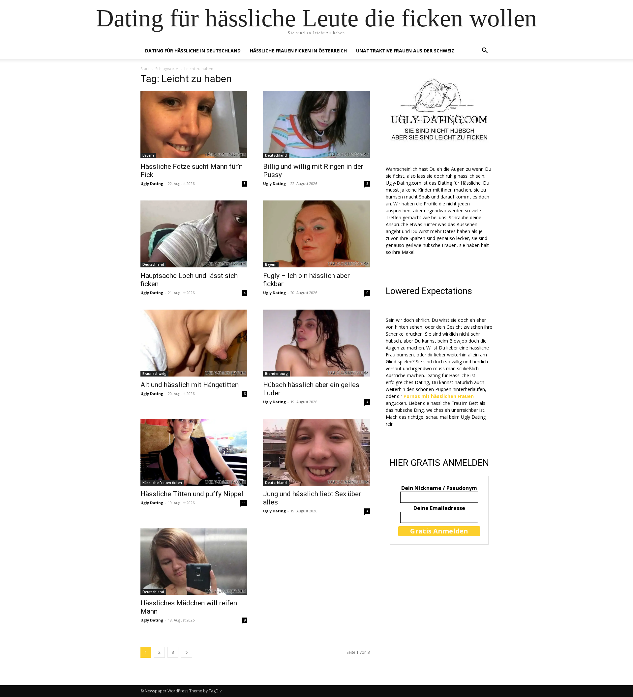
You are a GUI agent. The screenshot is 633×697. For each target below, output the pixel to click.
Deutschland (276, 155)
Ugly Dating (151, 183)
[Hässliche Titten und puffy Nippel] (193, 452)
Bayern (148, 155)
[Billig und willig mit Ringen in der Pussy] (316, 124)
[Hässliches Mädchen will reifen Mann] (193, 561)
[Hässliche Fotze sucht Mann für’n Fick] (193, 124)
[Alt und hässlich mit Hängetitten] (193, 343)
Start (144, 69)
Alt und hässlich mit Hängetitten (189, 385)
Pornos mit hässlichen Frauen (439, 396)
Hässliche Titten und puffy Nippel (191, 494)
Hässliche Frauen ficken (162, 482)
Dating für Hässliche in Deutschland (193, 50)
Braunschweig (154, 373)
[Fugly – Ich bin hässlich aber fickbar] (316, 233)
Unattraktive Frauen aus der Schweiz (405, 50)
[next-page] (186, 652)
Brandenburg (276, 373)
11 (244, 502)
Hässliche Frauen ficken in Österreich (298, 50)
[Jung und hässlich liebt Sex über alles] (316, 452)
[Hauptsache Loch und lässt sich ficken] (193, 233)
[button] (485, 51)
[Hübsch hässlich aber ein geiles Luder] (316, 343)
